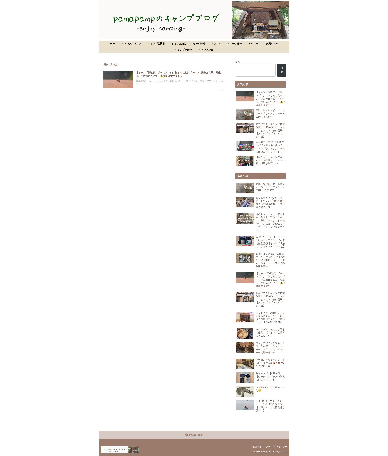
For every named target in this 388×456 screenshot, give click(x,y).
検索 (237, 61)
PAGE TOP (195, 434)
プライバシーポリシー (276, 446)
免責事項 (257, 446)
